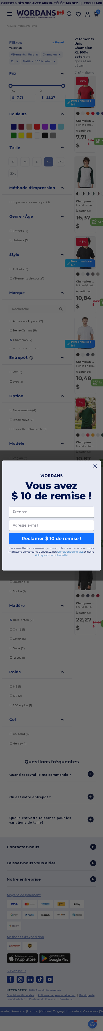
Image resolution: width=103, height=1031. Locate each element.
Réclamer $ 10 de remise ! (51, 538)
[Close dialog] (95, 466)
